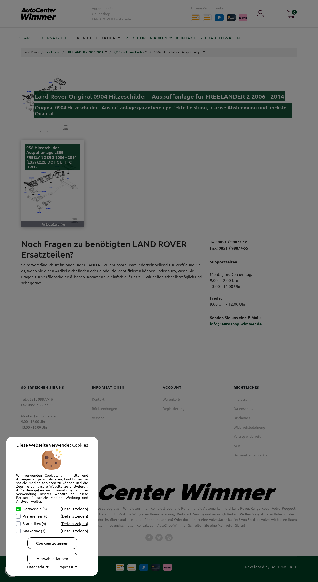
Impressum (68, 566)
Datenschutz (38, 566)
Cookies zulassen (52, 543)
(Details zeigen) (74, 508)
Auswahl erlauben (52, 558)
